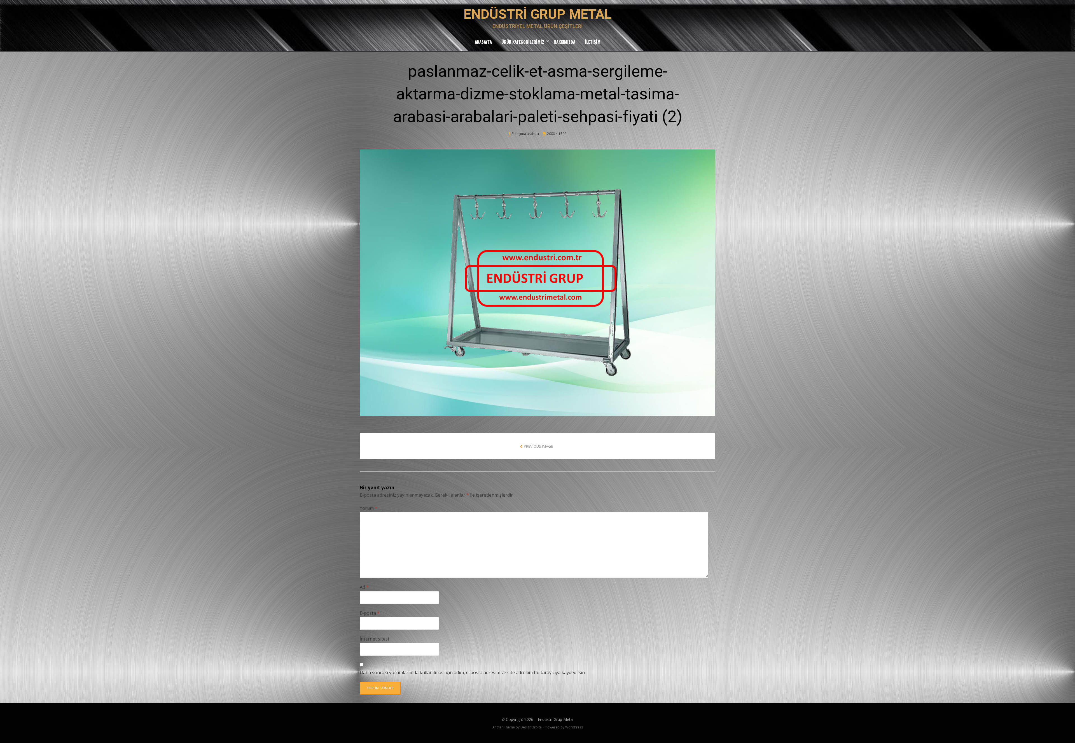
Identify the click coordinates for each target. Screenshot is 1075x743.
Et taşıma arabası (525, 133)
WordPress (574, 727)
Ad (364, 587)
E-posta (370, 613)
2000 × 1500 (556, 133)
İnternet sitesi (374, 639)
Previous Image (538, 446)
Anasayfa (483, 42)
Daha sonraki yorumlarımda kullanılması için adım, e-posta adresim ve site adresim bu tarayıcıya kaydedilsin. (473, 672)
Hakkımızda (564, 42)
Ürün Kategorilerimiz (522, 42)
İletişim (592, 42)
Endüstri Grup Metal (538, 14)
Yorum (368, 508)
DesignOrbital (531, 727)
